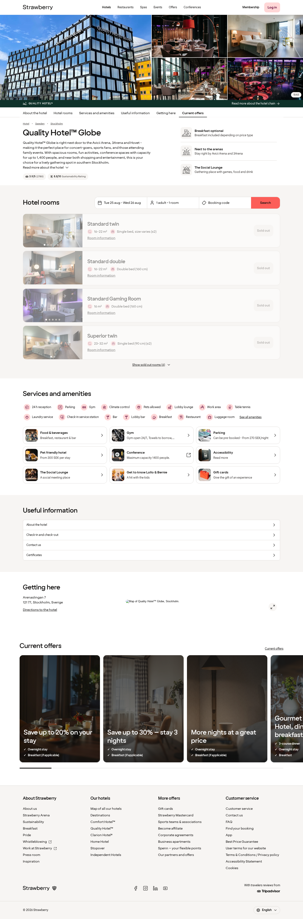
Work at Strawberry (37, 848)
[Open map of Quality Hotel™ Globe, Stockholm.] (273, 607)
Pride (27, 835)
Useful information (135, 113)
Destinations (100, 815)
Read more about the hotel (43, 167)
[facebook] (135, 888)
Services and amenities (96, 113)
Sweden (40, 124)
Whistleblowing (35, 841)
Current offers (193, 113)
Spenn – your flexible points (179, 848)
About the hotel (35, 113)
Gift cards (165, 808)
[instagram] (145, 888)
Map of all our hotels (106, 808)
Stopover (97, 848)
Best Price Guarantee (242, 841)
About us (30, 808)
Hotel (26, 124)
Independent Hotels (105, 855)
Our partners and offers (176, 855)
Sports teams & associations (180, 822)
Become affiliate (170, 828)
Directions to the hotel (40, 610)
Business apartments (174, 841)
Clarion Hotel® (101, 835)
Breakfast (30, 828)
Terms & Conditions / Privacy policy (252, 855)
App (229, 835)
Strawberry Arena (36, 815)
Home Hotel (99, 841)
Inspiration (31, 861)
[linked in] (155, 888)
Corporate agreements (175, 835)
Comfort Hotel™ (102, 822)
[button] (52, 230)
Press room (31, 855)
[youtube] (165, 888)
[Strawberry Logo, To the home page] (38, 7)
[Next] (77, 231)
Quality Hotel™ (101, 828)
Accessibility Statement (244, 861)
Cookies (232, 868)
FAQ (229, 822)
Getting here (166, 113)
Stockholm (56, 124)
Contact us (234, 815)
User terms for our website (246, 848)
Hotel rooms (63, 113)
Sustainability (33, 822)
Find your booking (240, 828)
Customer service (239, 808)
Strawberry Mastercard (175, 815)
